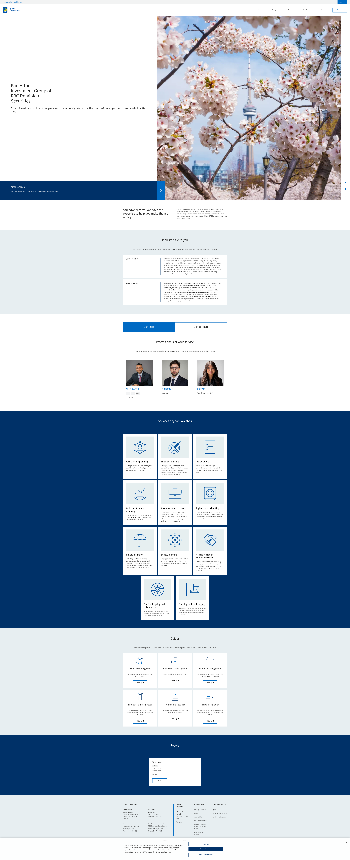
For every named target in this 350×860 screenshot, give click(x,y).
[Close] (347, 842)
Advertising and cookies (199, 833)
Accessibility (198, 817)
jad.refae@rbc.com (154, 814)
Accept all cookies (205, 849)
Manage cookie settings (205, 855)
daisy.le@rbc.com (128, 829)
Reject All (206, 844)
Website (179, 822)
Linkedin (126, 819)
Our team (261, 10)
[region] (175, 849)
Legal (196, 813)
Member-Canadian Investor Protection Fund (200, 826)
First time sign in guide (219, 813)
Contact (339, 10)
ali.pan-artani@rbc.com (130, 814)
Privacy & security (200, 810)
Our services (292, 10)
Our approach (276, 10)
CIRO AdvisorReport (200, 820)
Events (323, 10)
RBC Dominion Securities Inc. (12, 2)
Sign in (214, 810)
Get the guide (140, 683)
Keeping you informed (219, 817)
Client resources (308, 10)
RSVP (159, 781)
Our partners (201, 327)
